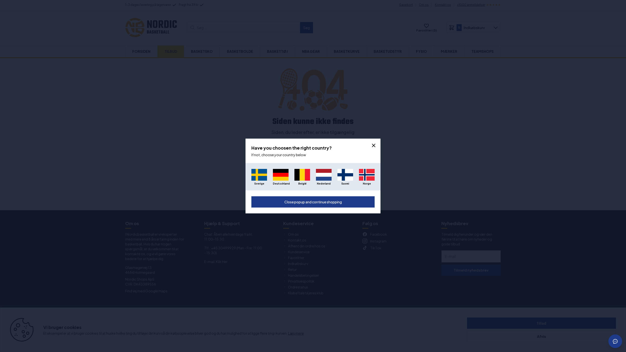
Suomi (345, 183)
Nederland (324, 183)
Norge (367, 183)
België (302, 183)
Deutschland (281, 183)
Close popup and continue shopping (313, 202)
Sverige (259, 183)
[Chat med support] (615, 341)
